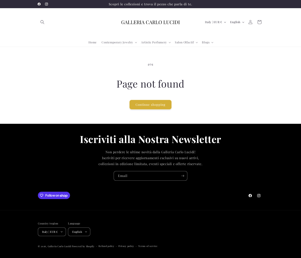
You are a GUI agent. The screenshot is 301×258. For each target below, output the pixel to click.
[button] (42, 22)
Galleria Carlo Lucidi (59, 246)
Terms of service (148, 245)
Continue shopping (150, 105)
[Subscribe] (182, 176)
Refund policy (106, 245)
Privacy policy (126, 245)
